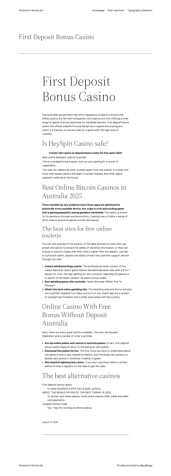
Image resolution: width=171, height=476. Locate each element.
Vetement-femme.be (31, 10)
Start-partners (116, 10)
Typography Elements (139, 10)
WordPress (146, 465)
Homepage (98, 10)
